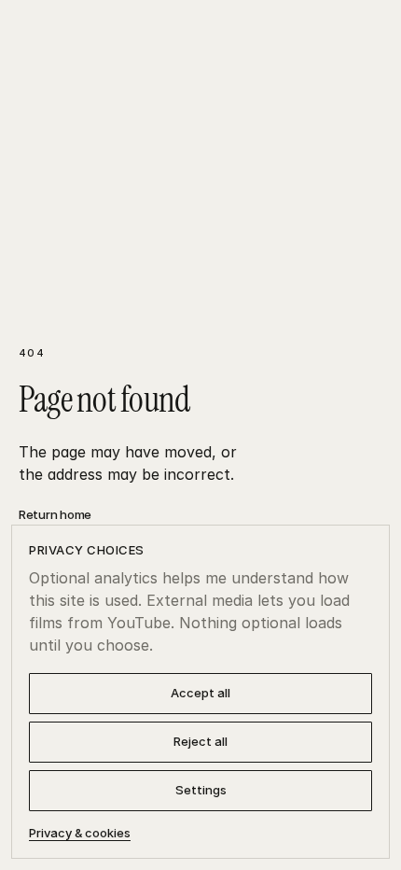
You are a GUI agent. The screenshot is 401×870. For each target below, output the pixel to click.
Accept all (200, 692)
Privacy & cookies (80, 832)
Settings (201, 789)
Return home (55, 514)
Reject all (200, 741)
